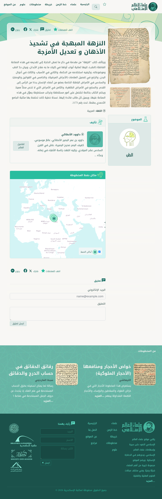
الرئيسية (84, 4)
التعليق (101, 304)
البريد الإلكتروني (97, 290)
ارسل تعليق (18, 323)
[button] (54, 218)
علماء (73, 4)
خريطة (48, 4)
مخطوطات (35, 4)
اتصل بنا (92, 429)
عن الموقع (10, 4)
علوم (22, 4)
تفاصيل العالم (21, 146)
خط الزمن (61, 4)
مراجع (94, 443)
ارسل (47, 463)
